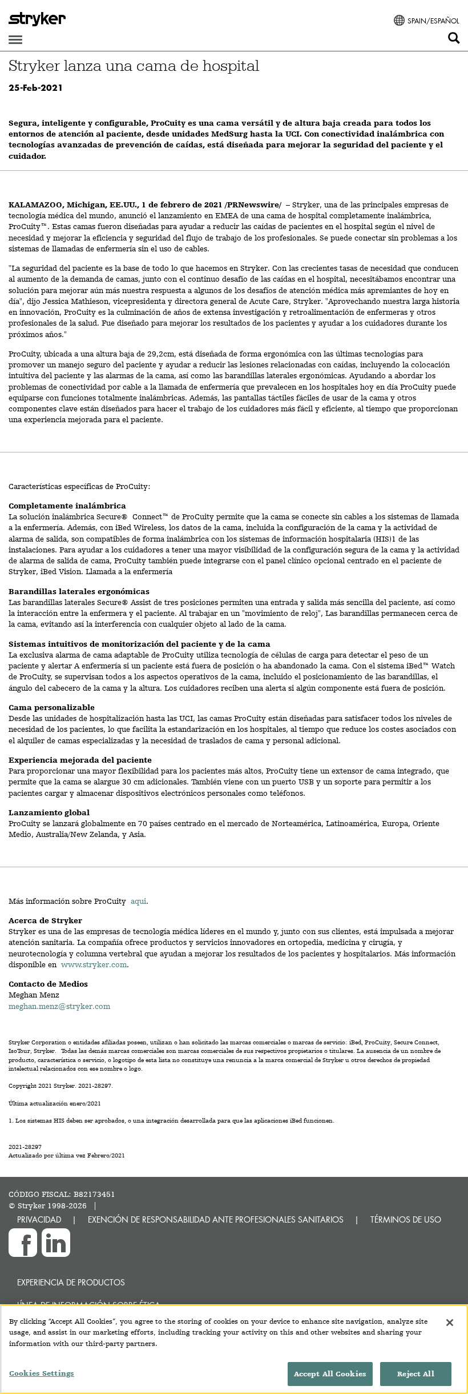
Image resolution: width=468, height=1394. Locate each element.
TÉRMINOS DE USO (405, 1219)
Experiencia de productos (71, 1282)
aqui (138, 901)
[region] (234, 1349)
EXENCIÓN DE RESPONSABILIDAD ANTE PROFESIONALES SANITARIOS (216, 1219)
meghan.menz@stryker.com (59, 1006)
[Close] (449, 1322)
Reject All (415, 1373)
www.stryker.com (94, 964)
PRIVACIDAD (39, 1219)
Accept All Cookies (330, 1373)
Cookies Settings (41, 1373)
